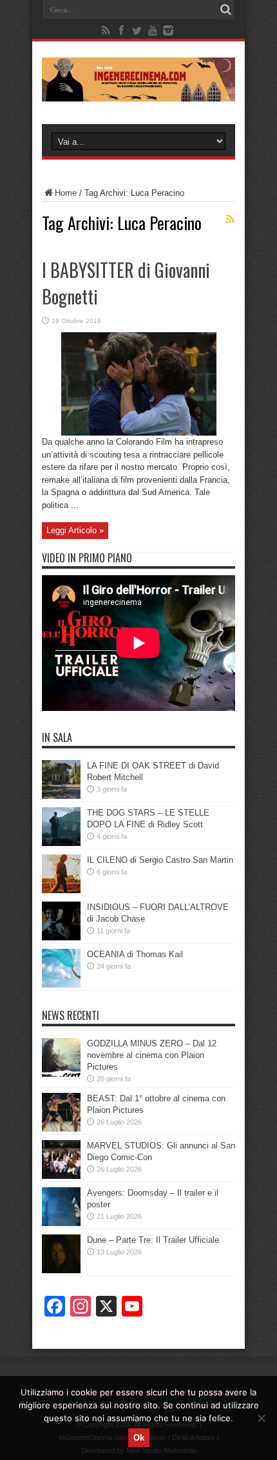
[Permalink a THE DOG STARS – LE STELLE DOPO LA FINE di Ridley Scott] (61, 843)
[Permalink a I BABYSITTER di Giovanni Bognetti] (138, 433)
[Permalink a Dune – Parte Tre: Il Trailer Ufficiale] (61, 1270)
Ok (138, 1438)
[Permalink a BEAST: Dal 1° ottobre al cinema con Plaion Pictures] (61, 1129)
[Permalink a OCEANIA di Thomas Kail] (61, 984)
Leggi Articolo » (75, 530)
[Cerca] (225, 9)
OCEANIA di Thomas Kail (135, 954)
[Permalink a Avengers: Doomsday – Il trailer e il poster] (61, 1223)
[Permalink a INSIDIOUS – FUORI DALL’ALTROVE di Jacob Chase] (61, 937)
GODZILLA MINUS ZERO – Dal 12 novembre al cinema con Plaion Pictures (151, 1055)
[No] (260, 1418)
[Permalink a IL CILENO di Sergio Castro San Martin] (61, 890)
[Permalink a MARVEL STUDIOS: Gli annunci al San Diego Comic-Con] (61, 1176)
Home (66, 193)
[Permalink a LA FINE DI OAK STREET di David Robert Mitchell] (61, 796)
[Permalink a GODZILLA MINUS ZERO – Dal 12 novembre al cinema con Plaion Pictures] (61, 1074)
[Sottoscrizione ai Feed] (230, 219)
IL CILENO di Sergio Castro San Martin (160, 860)
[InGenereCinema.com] (138, 91)
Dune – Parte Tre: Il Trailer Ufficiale (153, 1240)
